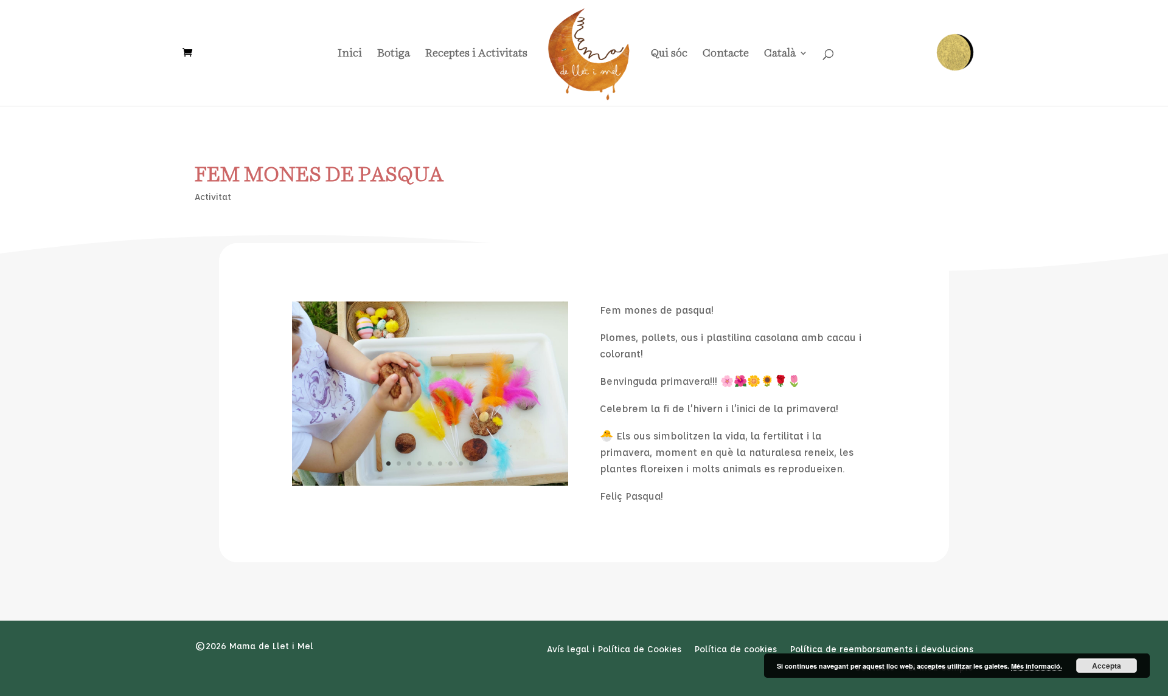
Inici (350, 54)
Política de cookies (736, 650)
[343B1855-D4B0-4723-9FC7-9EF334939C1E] (430, 482)
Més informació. (1036, 665)
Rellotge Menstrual (955, 52)
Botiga (393, 54)
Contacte (726, 54)
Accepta (1106, 665)
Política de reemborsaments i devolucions (881, 650)
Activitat (213, 196)
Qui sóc (669, 54)
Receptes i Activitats (476, 54)
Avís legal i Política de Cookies (614, 650)
